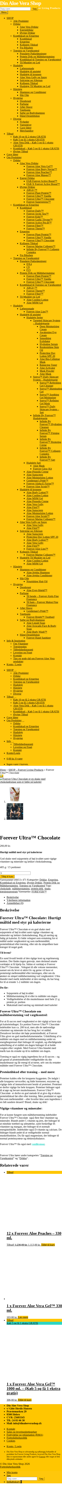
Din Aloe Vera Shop (20, 3)
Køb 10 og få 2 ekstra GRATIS (29, 136)
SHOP (10, 18)
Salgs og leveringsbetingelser (22, 1431)
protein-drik (37, 888)
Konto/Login (13, 753)
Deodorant (25, 101)
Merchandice (26, 130)
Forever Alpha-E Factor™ (40, 483)
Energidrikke (26, 29)
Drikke (17, 24)
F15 (28, 270)
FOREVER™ (39, 891)
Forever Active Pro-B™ (39, 222)
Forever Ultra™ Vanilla (38, 196)
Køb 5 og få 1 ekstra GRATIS (29, 139)
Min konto (12, 1472)
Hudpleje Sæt (33, 462)
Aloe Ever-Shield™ (36, 590)
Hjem (3, 769)
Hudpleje (18, 65)
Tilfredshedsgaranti (23, 649)
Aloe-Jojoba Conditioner (39, 575)
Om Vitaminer (20, 643)
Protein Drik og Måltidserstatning (37, 56)
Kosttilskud (26, 38)
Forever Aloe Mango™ (38, 175)
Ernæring (25, 41)
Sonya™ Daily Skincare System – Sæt (49, 409)
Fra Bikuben (26, 47)
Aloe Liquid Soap (35, 623)
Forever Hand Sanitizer (38, 637)
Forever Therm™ (35, 228)
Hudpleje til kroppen (30, 74)
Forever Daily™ (35, 210)
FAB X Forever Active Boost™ (43, 184)
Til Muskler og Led (30, 62)
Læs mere (23, 1317)
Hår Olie (24, 95)
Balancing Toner (48, 365)
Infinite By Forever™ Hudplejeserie (44, 417)
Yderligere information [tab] (18, 900)
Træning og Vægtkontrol (26, 50)
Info (9, 741)
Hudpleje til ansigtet (30, 71)
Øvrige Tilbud (20, 151)
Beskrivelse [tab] (13, 897)
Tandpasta (25, 110)
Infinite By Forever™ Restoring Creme (50, 442)
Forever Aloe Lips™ (37, 311)
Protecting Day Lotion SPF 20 (47, 354)
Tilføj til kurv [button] (48, 1244)
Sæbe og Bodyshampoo (32, 113)
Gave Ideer (25, 127)
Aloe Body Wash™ (36, 631)
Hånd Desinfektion (30, 115)
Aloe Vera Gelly (34, 504)
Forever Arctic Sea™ (37, 213)
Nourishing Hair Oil (36, 581)
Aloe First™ (33, 507)
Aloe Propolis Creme (37, 471)
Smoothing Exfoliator (45, 340)
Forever (42, 1457)
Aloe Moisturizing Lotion (39, 477)
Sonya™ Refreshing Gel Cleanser (50, 384)
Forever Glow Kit (42, 468)
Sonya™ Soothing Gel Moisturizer (49, 396)
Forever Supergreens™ (38, 201)
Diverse (17, 118)
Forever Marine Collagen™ (40, 246)
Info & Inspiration (16, 640)
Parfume (24, 104)
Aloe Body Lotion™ (37, 492)
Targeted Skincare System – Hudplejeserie (46, 322)
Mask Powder (47, 370)
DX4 (29, 264)
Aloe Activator (47, 368)
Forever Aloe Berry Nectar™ (41, 169)
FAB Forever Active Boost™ (41, 181)
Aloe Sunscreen (34, 474)
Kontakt (17, 655)
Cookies (11, 1440)
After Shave (26, 107)
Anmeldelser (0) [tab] (15, 903)
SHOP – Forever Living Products (25, 769)
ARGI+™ (31, 190)
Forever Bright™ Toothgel (40, 617)
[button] (1, 776)
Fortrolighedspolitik (17, 1437)
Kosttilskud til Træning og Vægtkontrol (40, 59)
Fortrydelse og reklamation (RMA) (25, 1434)
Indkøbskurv (14, 1481)
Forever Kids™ (34, 216)
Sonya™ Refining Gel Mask (49, 402)
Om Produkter (14, 157)
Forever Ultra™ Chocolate (40, 199)
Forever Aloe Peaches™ (39, 172)
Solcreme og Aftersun (31, 80)
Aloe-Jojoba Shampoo (38, 572)
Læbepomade (27, 68)
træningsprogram (9, 891)
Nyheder (24, 121)
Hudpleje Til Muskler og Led (35, 86)
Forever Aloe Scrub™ (38, 486)
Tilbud (10, 133)
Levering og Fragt (22, 652)
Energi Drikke (27, 178)
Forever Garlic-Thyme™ (39, 219)
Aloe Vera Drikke (29, 27)
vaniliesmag (38, 1144)
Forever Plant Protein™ (38, 193)
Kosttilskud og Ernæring (26, 35)
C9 (28, 267)
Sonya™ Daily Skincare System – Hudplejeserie (46, 378)
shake (47, 888)
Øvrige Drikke (27, 32)
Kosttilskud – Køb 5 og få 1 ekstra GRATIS (36, 148)
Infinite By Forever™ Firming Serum (49, 433)
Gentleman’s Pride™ (37, 480)
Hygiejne (18, 98)
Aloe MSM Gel (34, 302)
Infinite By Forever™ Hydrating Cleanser (51, 424)
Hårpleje (17, 89)
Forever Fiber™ (34, 225)
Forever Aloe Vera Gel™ (39, 166)
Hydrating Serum (49, 344)
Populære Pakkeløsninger (33, 53)
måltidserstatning (21, 888)
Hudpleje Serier (34, 317)
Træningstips (20, 646)
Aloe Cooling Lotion (37, 299)
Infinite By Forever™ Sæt (47, 458)
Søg (35, 9)
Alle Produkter (21, 21)
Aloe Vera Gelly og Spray (33, 77)
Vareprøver (25, 124)
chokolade (5, 888)
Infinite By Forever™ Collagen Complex (50, 451)
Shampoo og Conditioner (33, 92)
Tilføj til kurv (7, 876)
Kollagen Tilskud (29, 44)
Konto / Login (14, 664)
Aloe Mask (45, 373)
